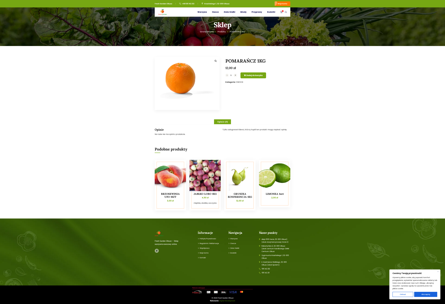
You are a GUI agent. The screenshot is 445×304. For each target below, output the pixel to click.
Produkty (222, 31)
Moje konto (282, 4)
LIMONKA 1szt (275, 193)
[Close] (438, 271)
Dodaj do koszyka (254, 75)
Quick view (180, 165)
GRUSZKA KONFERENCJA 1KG (240, 195)
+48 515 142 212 (188, 4)
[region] (414, 284)
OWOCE (239, 82)
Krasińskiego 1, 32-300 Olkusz (216, 4)
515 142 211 (265, 273)
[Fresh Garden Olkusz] (162, 12)
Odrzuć (403, 294)
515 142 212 (266, 269)
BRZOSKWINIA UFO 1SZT (170, 195)
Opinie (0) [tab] (222, 121)
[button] (216, 61)
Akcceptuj (425, 294)
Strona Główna (207, 31)
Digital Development (227, 301)
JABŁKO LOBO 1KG (205, 193)
